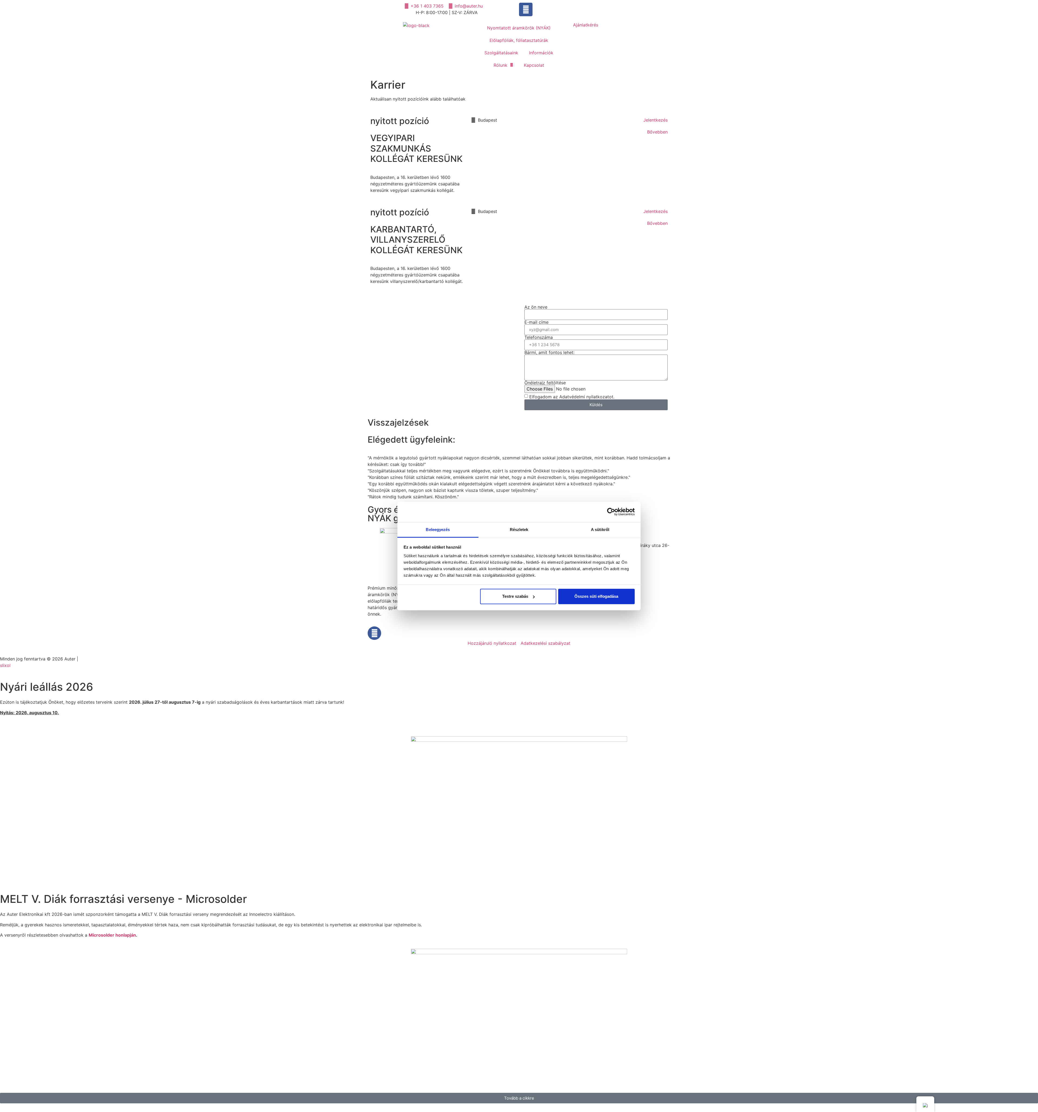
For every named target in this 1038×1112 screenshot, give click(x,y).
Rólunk (500, 65)
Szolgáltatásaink (501, 52)
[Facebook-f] (526, 9)
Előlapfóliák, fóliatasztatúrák (519, 40)
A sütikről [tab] (600, 529)
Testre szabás (515, 596)
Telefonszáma (538, 337)
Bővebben (657, 132)
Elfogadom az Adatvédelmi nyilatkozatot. (571, 396)
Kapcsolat (534, 65)
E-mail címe (536, 322)
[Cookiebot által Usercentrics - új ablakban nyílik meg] (611, 512)
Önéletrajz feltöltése (545, 382)
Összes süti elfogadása (596, 596)
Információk (541, 52)
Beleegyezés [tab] (438, 529)
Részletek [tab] (519, 529)
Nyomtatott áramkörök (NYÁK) (519, 28)
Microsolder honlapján (112, 935)
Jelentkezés (655, 120)
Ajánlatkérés (585, 25)
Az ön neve (535, 307)
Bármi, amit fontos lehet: (549, 352)
